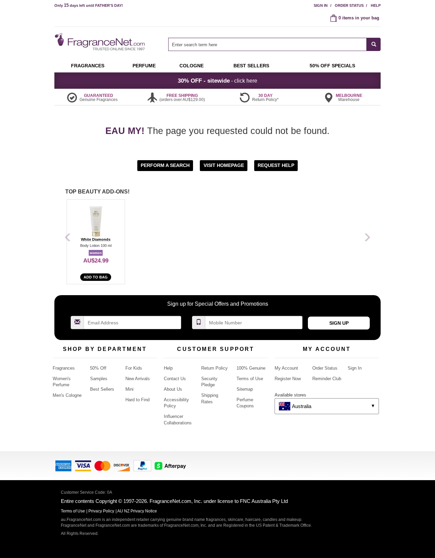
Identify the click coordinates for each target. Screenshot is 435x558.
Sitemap (245, 389)
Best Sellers (102, 389)
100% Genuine (251, 368)
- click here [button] (217, 80)
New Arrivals (137, 378)
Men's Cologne (67, 395)
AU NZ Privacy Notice (137, 511)
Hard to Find (137, 399)
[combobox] (274, 44)
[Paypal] (142, 465)
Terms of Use (250, 378)
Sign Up (339, 323)
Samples (98, 378)
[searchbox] (267, 44)
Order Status (349, 5)
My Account (286, 368)
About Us (173, 389)
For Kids (133, 368)
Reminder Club (326, 378)
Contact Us (175, 378)
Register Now (288, 378)
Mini (129, 389)
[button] (166, 165)
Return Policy (214, 368)
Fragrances (64, 368)
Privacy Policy (101, 511)
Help (376, 5)
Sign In (321, 5)
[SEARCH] (374, 44)
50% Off (98, 368)
